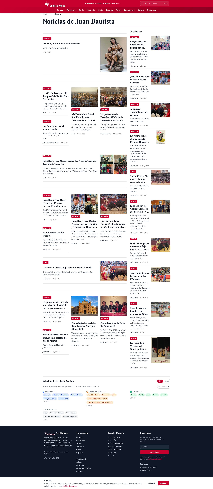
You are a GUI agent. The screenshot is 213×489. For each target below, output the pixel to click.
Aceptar (163, 483)
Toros (118, 10)
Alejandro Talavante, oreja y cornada (139, 112)
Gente (100, 10)
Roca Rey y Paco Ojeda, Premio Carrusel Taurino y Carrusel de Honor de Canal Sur (84, 225)
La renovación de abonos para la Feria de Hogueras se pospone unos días (139, 142)
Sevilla (81, 10)
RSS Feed (79, 471)
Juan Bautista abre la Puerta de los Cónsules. (139, 276)
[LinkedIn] (57, 458)
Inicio (45, 14)
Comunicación (129, 10)
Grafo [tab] (167, 381)
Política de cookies (70, 486)
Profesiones (151, 10)
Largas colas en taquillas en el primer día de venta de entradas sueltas (139, 48)
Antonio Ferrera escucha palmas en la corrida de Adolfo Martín (55, 337)
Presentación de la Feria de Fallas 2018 (112, 324)
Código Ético (112, 440)
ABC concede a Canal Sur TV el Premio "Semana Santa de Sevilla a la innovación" (84, 118)
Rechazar (151, 483)
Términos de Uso (114, 450)
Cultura (141, 10)
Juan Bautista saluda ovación (53, 234)
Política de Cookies (115, 446)
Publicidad (144, 464)
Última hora (71, 10)
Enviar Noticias (145, 470)
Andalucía (91, 10)
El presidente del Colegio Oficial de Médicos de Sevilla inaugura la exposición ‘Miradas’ (139, 213)
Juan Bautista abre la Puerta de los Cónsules (139, 79)
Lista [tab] (160, 381)
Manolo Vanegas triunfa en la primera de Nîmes (139, 311)
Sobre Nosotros (114, 437)
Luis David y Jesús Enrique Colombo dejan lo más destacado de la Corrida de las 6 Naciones (113, 225)
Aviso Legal (112, 453)
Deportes (109, 10)
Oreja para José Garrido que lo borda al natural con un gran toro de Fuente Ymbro (55, 306)
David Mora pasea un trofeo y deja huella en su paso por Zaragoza (139, 247)
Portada (60, 10)
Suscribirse (154, 452)
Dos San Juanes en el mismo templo (53, 127)
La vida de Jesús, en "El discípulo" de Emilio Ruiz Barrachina (56, 96)
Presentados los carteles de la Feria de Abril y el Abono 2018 (83, 326)
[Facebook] (45, 458)
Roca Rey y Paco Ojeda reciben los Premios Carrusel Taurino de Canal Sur (54, 204)
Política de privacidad (154, 459)
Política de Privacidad (116, 443)
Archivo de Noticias (83, 468)
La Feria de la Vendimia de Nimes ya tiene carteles (137, 347)
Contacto (111, 456)
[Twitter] (49, 458)
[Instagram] (53, 458)
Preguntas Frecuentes (148, 467)
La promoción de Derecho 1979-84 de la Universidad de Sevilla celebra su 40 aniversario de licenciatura (113, 120)
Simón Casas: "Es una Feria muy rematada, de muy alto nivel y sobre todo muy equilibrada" (139, 183)
